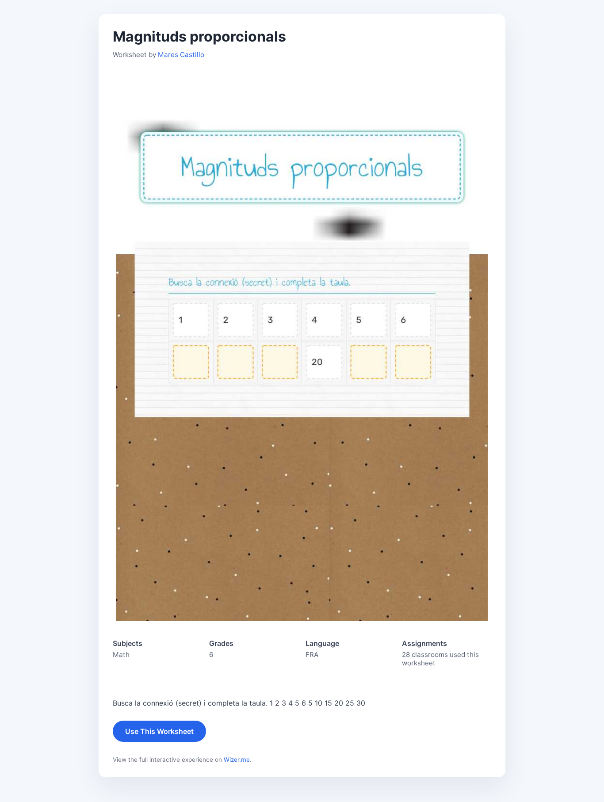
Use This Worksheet (159, 731)
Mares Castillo (181, 54)
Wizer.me (237, 759)
